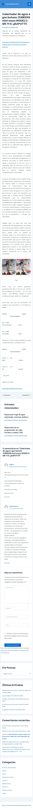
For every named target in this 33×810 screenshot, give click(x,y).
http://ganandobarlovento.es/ (12, 388)
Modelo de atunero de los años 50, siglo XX (16, 690)
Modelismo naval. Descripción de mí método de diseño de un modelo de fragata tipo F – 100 (16, 749)
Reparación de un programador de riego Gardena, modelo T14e (13, 430)
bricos (16, 420)
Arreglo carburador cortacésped (12, 699)
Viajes (4, 793)
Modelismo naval (8, 777)
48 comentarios (8, 420)
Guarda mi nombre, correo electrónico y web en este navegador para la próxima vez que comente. (16, 636)
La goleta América (8, 709)
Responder (7, 497)
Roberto (4, 731)
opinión (4, 780)
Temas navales (7, 790)
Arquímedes (6, 696)
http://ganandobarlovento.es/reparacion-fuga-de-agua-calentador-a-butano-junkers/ (16, 44)
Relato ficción (6, 783)
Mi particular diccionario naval (12, 704)
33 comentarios (8, 435)
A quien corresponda (9, 767)
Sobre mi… (5, 787)
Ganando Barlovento (12, 4)
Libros (4, 774)
